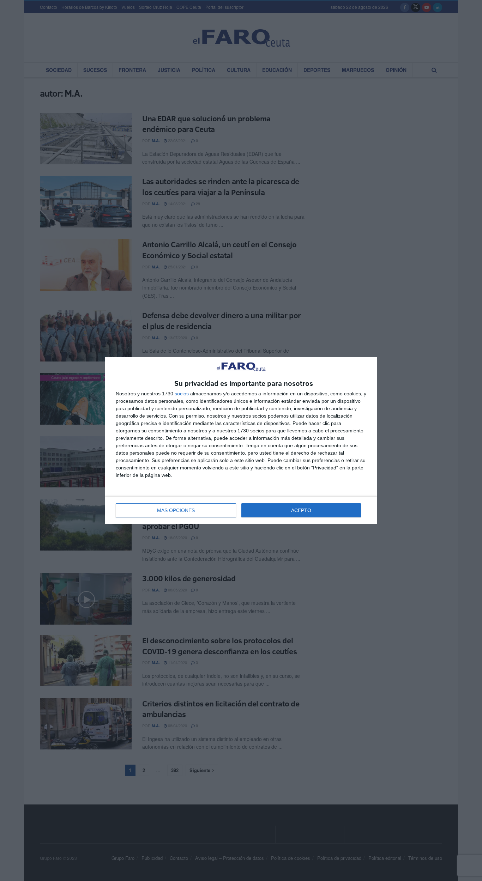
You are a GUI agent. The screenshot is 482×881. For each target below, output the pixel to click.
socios (182, 393)
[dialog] (241, 440)
